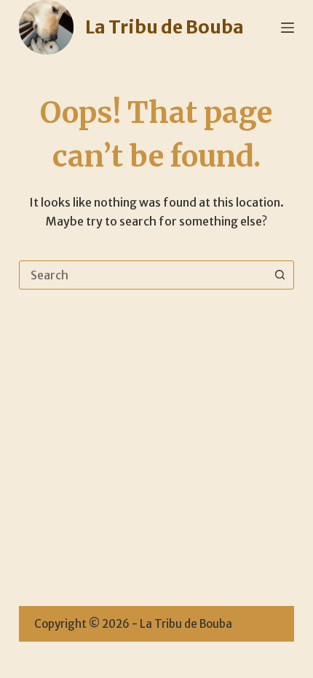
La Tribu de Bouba (164, 27)
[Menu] (287, 27)
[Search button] (279, 275)
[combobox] (143, 275)
